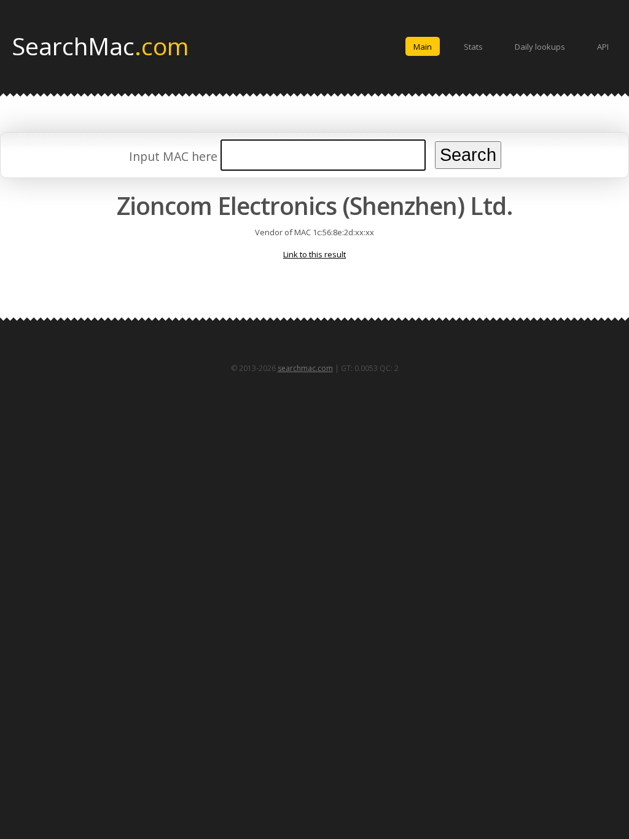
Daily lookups (540, 46)
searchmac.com (305, 368)
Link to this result (314, 254)
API (603, 46)
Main (422, 46)
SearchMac (100, 45)
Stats (473, 46)
